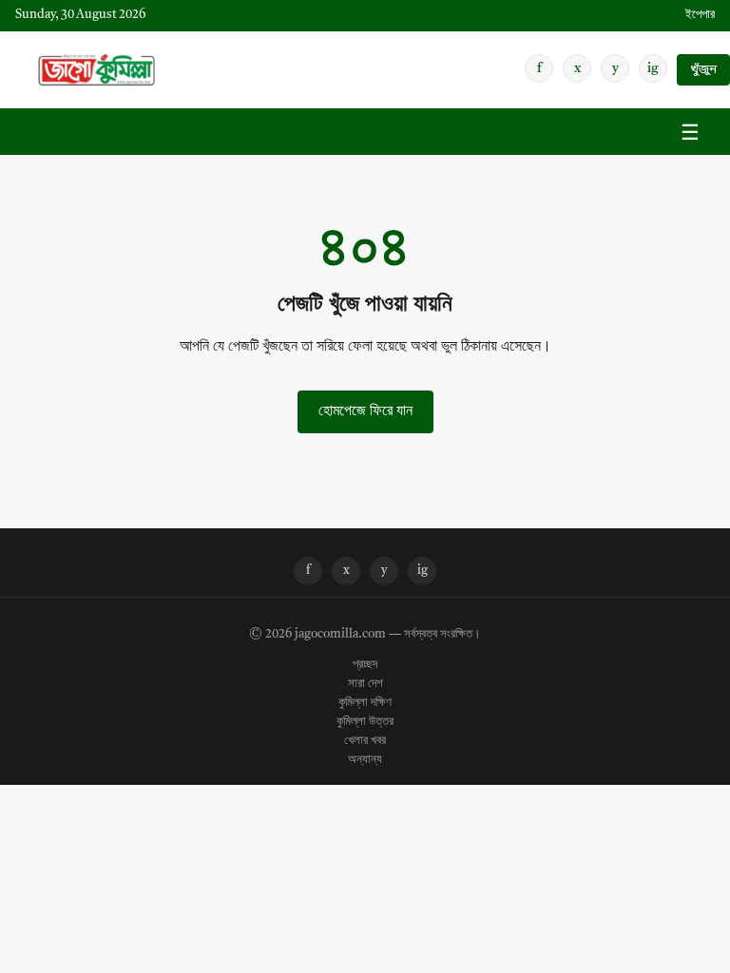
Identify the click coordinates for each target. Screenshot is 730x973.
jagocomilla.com (340, 634)
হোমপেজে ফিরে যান (365, 411)
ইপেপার (700, 15)
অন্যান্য (365, 760)
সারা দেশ (365, 684)
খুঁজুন (703, 70)
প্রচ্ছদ (365, 665)
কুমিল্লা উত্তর (365, 722)
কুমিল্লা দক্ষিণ (365, 703)
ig (653, 68)
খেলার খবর (365, 741)
